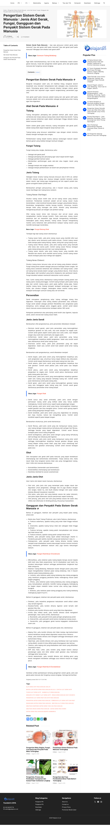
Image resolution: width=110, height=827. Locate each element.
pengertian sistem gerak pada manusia (38, 700)
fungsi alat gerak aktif (33, 692)
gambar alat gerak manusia (51, 692)
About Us (65, 802)
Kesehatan (87, 3)
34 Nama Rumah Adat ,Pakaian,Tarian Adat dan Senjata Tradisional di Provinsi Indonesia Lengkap (96, 62)
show (37, 72)
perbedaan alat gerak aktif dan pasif (63, 700)
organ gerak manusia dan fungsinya (63, 695)
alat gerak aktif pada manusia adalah (38, 686)
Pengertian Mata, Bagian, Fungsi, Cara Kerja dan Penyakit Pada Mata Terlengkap (38, 749)
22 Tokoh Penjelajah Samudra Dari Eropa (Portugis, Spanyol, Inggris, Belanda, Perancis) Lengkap (97, 71)
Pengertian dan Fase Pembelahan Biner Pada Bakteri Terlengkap (64, 779)
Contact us (65, 804)
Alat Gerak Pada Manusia (10, 54)
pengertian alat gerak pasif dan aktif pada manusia (42, 697)
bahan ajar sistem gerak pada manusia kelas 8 (41, 689)
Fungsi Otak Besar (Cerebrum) (48, 554)
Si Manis (9, 36)
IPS (19, 3)
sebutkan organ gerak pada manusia (37, 708)
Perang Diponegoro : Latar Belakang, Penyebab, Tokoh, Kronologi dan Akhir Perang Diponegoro (96, 119)
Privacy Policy (66, 807)
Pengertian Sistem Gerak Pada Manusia (12, 51)
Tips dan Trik (67, 3)
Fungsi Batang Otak (42, 229)
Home (12, 3)
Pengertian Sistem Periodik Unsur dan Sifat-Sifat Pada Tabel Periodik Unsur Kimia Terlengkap (96, 111)
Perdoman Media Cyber (69, 810)
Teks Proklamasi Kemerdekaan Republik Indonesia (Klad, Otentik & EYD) (95, 127)
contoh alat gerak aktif (64, 689)
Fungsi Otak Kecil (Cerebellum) (48, 667)
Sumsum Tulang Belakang (46, 55)
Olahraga (97, 3)
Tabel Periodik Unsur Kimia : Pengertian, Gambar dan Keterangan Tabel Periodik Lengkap (96, 79)
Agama (46, 3)
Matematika (37, 3)
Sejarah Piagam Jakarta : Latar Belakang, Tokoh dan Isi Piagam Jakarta (96, 86)
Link (22, 37)
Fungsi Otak (41, 393)
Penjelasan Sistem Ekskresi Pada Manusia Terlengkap (65, 748)
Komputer (77, 3)
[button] (104, 3)
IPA (26, 3)
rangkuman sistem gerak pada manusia (38, 703)
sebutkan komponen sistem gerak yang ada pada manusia (44, 706)
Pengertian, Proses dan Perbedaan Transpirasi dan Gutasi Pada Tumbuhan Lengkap (38, 779)
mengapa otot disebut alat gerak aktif (38, 695)
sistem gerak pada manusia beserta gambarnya (41, 711)
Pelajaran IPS (39, 804)
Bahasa (54, 3)
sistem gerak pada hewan (58, 708)
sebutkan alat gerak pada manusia (63, 703)
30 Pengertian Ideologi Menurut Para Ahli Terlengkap (96, 134)
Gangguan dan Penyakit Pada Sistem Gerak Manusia (11, 58)
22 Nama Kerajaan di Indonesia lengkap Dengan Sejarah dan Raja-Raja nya (95, 103)
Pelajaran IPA (39, 802)
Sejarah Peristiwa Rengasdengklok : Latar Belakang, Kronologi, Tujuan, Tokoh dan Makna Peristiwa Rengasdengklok (96, 95)
